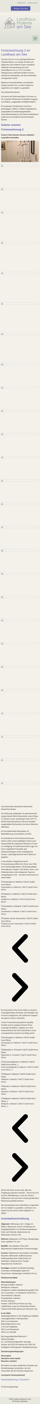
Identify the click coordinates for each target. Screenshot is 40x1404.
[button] (35, 38)
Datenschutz (33, 3)
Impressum (21, 3)
